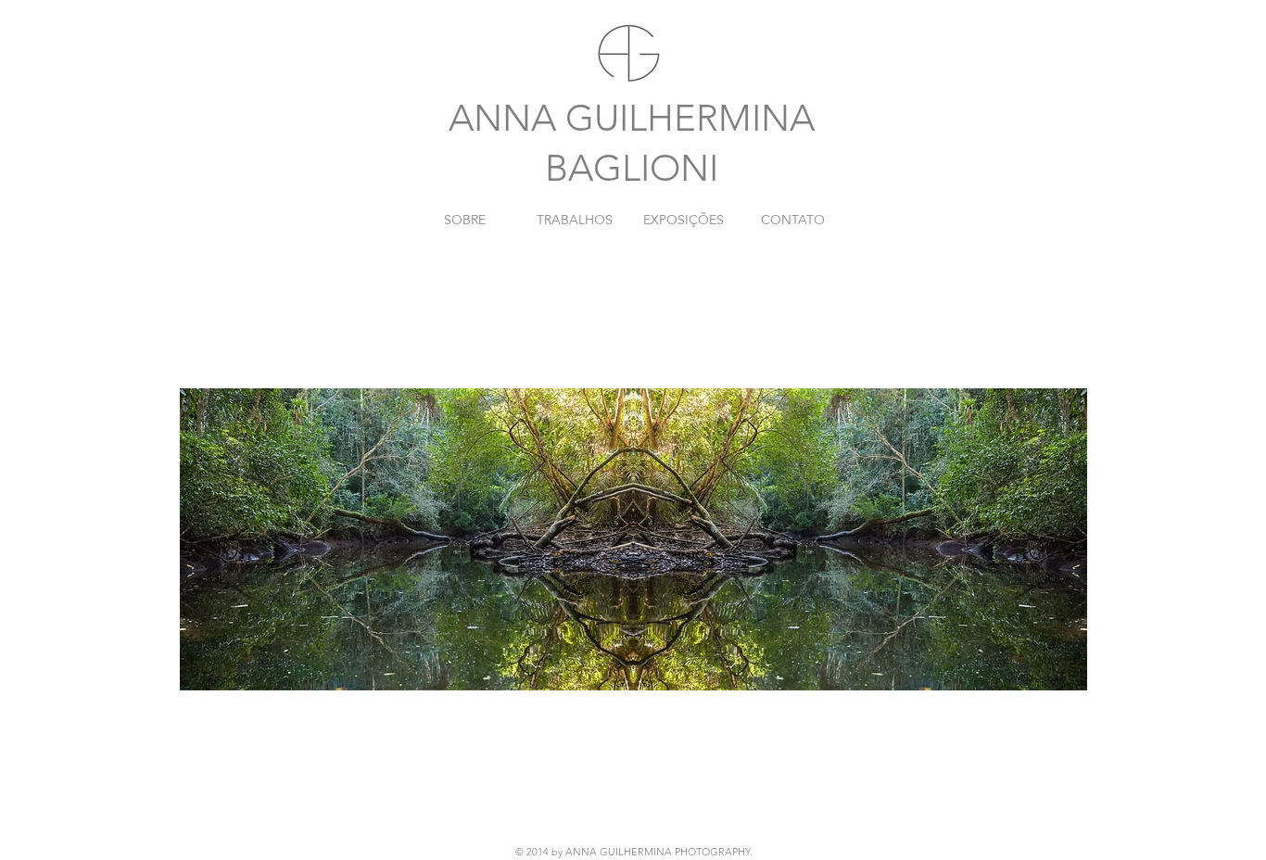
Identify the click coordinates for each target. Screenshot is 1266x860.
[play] (1041, 806)
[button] (633, 539)
